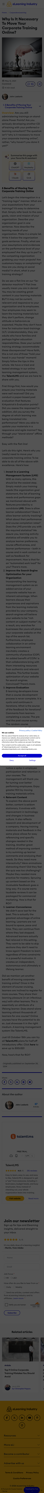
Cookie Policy (37, 730)
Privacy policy (24, 730)
